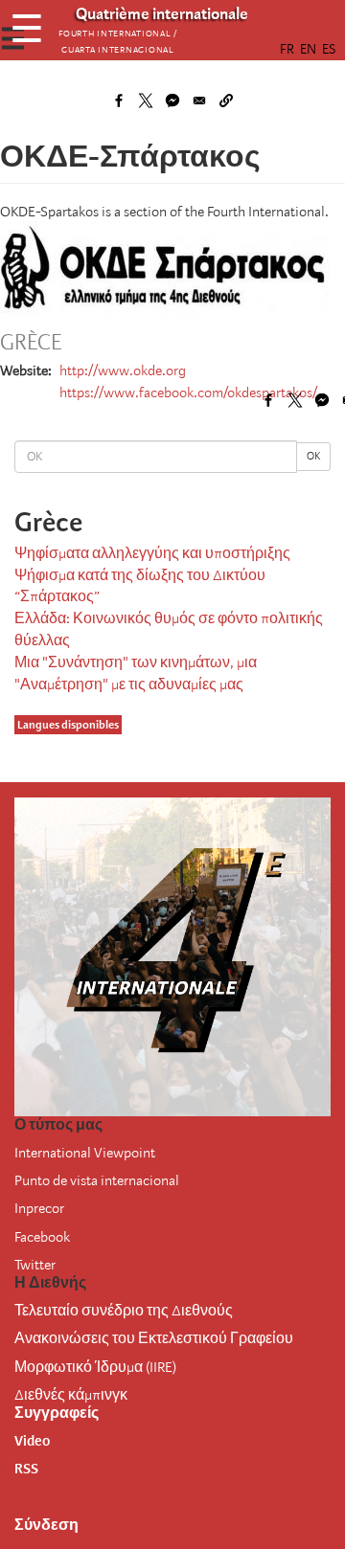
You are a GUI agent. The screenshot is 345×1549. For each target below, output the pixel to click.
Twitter (35, 1264)
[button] (226, 100)
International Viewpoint (84, 1152)
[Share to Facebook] (118, 100)
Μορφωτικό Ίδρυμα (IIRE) (95, 1367)
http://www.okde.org (122, 370)
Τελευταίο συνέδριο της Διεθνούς (123, 1310)
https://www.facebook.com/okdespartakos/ (188, 392)
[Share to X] (145, 100)
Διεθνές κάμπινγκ (70, 1394)
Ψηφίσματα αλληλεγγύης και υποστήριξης (152, 553)
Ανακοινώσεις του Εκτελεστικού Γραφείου (153, 1338)
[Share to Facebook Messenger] (172, 100)
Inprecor (39, 1208)
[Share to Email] (199, 100)
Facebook (42, 1237)
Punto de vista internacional (96, 1180)
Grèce (30, 342)
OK (313, 456)
